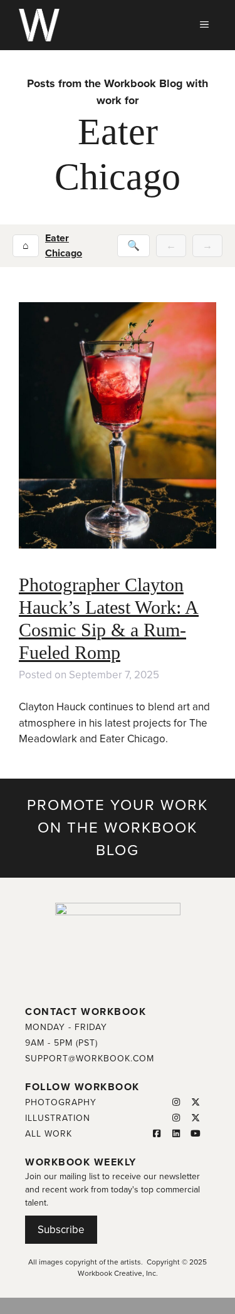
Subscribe (61, 1229)
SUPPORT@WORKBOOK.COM (89, 1058)
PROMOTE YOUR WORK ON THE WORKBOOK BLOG (117, 827)
